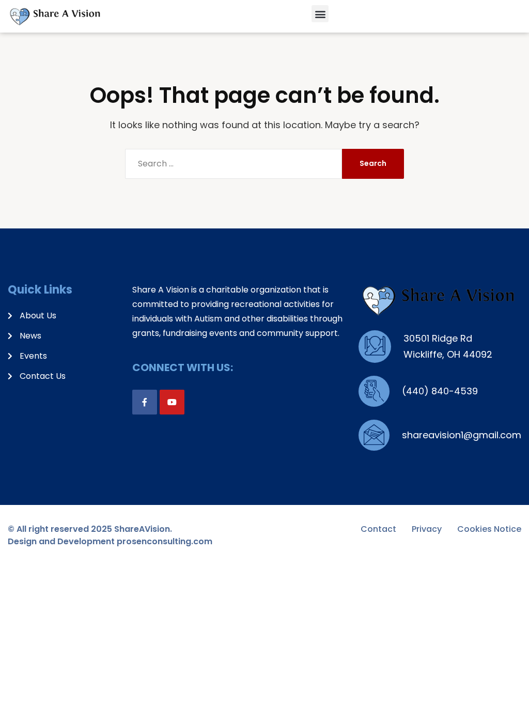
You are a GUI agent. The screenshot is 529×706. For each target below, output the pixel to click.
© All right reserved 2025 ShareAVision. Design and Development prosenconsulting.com (110, 535)
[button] (320, 13)
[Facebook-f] (144, 402)
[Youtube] (172, 402)
